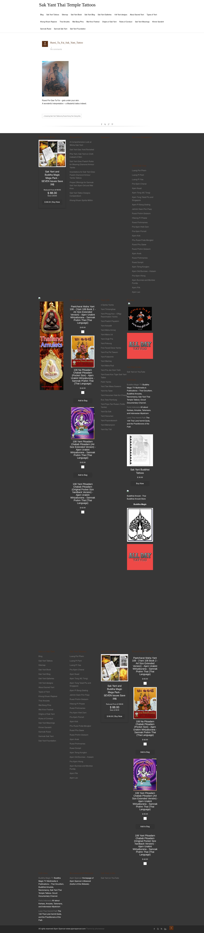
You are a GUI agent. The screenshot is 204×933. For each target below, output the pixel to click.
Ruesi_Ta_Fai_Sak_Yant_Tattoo (66, 42)
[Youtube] (158, 929)
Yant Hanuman (107, 416)
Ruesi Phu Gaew (139, 244)
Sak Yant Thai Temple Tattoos (67, 4)
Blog (42, 14)
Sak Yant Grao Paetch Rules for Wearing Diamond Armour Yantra (82, 164)
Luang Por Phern (139, 170)
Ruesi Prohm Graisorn (141, 213)
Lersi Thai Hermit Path (136, 417)
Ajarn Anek (136, 253)
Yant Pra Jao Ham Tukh (111, 370)
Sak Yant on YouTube (136, 371)
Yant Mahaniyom (108, 424)
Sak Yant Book (76, 14)
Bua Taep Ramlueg (109, 399)
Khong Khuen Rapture (48, 21)
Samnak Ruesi (45, 29)
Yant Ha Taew (107, 390)
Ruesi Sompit (137, 262)
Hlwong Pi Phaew (139, 218)
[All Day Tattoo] (140, 345)
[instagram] (165, 929)
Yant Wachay (106, 361)
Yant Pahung (106, 343)
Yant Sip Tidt (106, 429)
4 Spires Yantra (107, 304)
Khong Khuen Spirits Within (81, 200)
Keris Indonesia (133, 407)
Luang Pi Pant (138, 175)
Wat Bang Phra (78, 21)
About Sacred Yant (137, 14)
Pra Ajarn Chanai (139, 183)
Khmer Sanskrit (158, 21)
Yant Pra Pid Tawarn (109, 352)
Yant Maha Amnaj (108, 330)
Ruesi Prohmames (140, 222)
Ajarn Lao (136, 292)
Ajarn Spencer (76, 878)
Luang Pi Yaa (137, 179)
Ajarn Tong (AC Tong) (141, 192)
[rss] (161, 929)
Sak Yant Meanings (142, 21)
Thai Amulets (65, 21)
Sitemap (65, 14)
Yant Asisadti (106, 325)
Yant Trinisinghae (108, 309)
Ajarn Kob (136, 235)
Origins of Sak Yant (109, 21)
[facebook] (154, 929)
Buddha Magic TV (134, 384)
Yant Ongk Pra (107, 338)
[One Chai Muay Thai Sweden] (140, 318)
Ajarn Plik (136, 287)
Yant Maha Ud (107, 334)
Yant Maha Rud (107, 365)
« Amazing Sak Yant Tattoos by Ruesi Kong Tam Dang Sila (62, 116)
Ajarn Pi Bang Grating (141, 204)
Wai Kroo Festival (92, 21)
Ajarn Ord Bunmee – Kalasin (144, 271)
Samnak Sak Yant (60, 29)
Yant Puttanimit (107, 356)
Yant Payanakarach (109, 420)
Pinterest (112, 124)
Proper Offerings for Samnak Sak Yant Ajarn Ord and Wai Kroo (82, 185)
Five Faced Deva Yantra (111, 347)
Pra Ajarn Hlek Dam (140, 226)
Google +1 (108, 124)
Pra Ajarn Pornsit (139, 231)
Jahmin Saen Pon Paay (142, 209)
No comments (56, 49)
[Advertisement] (114, 181)
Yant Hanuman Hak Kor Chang (114, 395)
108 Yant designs (120, 14)
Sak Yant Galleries (104, 14)
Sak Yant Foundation (78, 29)
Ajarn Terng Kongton (140, 266)
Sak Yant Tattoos (52, 14)
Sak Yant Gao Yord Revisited (82, 149)
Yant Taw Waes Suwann (111, 386)
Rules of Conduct (125, 21)
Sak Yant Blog (90, 14)
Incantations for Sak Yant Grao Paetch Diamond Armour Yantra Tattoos (82, 174)
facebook (101, 124)
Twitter (105, 124)
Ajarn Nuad (137, 188)
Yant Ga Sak (106, 411)
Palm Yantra (106, 381)
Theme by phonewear (95, 928)
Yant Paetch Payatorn (110, 321)
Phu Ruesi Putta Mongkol (142, 240)
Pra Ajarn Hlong (138, 275)
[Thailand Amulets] (51, 345)
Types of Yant (152, 14)
